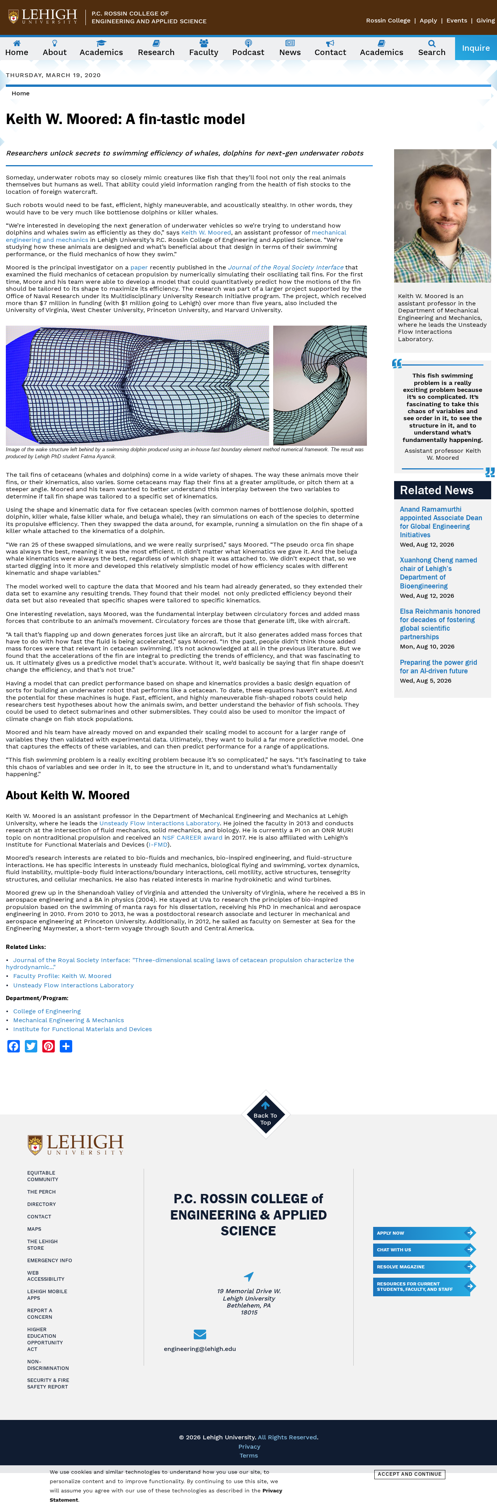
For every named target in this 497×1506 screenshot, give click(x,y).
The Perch (41, 1192)
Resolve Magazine (401, 1267)
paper (139, 267)
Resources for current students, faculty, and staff (415, 1286)
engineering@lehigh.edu (200, 1348)
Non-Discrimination (48, 1365)
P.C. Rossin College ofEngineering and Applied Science (149, 17)
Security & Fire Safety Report (48, 1383)
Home (21, 93)
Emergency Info (49, 1260)
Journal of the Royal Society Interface (285, 267)
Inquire (476, 48)
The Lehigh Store (42, 1245)
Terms (249, 1455)
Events (457, 20)
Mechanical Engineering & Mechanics (68, 1020)
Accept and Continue (410, 1474)
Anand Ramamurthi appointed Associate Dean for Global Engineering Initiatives (441, 522)
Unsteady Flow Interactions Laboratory (159, 823)
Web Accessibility (45, 1276)
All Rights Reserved (287, 1437)
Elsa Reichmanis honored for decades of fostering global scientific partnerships (440, 624)
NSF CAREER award (192, 837)
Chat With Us (394, 1249)
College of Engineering (47, 1011)
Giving (485, 20)
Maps (34, 1229)
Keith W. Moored (206, 232)
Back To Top (265, 1119)
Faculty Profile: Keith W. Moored (62, 976)
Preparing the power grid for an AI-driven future (438, 667)
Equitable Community (42, 1176)
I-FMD (158, 844)
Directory (41, 1204)
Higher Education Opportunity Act (45, 1339)
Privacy (249, 1446)
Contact (39, 1217)
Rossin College (388, 20)
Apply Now (390, 1233)
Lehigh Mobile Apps (47, 1295)
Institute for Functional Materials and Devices (82, 1029)
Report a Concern (39, 1314)
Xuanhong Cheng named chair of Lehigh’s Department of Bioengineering (438, 572)
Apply (428, 20)
